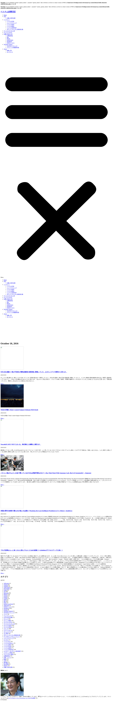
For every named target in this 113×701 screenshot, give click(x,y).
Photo (5, 602)
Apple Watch (10, 40)
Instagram (6, 593)
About (5, 49)
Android (6, 586)
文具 (5, 660)
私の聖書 (6, 664)
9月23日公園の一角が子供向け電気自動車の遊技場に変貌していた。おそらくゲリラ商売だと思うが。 (34, 372)
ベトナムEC (7, 641)
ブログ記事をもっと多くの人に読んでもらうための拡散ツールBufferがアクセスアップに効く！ (32, 550)
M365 (5, 600)
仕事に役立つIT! (8, 34)
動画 (5, 659)
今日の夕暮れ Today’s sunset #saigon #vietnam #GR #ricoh (19, 410)
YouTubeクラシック (12, 46)
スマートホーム (8, 630)
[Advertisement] (56, 329)
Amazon (6, 584)
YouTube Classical (8, 611)
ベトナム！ (7, 19)
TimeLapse (6, 605)
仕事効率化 (10, 35)
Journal (5, 595)
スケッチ (6, 628)
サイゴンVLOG (8, 32)
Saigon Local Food (8, 604)
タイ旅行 (6, 633)
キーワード (10, 52)
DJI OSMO (6, 589)
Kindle (5, 597)
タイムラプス (7, 632)
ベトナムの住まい (9, 643)
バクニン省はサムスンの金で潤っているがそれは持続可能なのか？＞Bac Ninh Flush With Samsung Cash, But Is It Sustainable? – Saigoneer (46, 473)
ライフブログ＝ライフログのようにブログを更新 (21, 698)
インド (5, 614)
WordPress (9, 41)
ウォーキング (7, 615)
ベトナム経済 (10, 24)
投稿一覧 (9, 50)
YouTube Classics (8, 44)
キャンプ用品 (7, 620)
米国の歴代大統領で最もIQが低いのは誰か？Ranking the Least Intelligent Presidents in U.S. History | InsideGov (36, 511)
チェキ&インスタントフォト (11, 636)
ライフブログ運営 (9, 654)
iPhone (8, 38)
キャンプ (6, 619)
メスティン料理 (8, 652)
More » (2, 383)
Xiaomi (5, 609)
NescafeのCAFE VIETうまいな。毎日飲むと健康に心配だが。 (21, 444)
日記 (5, 16)
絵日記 (5, 665)
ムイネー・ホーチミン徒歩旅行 (12, 651)
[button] (56, 166)
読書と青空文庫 (11, 18)
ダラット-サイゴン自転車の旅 (15, 29)
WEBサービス (10, 43)
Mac (8, 37)
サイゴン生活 (7, 625)
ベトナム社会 (10, 21)
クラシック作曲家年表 (13, 47)
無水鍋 (5, 662)
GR (4, 591)
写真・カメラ (7, 657)
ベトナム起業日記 (8, 12)
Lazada (5, 598)
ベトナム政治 (10, 26)
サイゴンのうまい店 (9, 31)
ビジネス (6, 640)
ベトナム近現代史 (12, 27)
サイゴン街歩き (8, 627)
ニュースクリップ (12, 23)
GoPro (5, 590)
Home (5, 15)
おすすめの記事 (8, 617)
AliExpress (6, 583)
